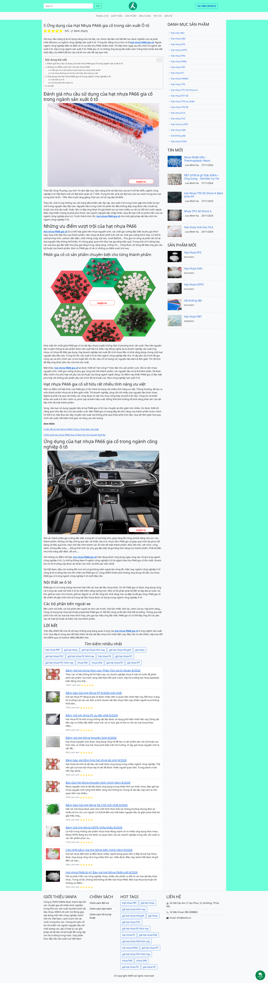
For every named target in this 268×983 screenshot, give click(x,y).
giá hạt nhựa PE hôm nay (81, 656)
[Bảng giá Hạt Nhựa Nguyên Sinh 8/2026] (53, 741)
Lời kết (50, 86)
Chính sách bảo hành (101, 908)
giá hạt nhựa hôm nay (93, 649)
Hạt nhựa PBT (52, 649)
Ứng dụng (145, 15)
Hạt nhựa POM (179, 141)
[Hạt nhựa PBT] (175, 320)
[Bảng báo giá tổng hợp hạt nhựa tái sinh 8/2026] (53, 763)
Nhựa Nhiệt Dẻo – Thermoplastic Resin (197, 158)
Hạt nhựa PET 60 (179, 95)
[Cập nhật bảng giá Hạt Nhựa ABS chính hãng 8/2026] (53, 853)
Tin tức (157, 15)
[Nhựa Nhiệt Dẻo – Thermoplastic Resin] (175, 161)
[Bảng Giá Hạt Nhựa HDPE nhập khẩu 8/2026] (53, 831)
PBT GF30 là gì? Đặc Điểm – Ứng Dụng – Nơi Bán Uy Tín (201, 176)
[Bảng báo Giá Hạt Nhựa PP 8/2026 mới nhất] (53, 696)
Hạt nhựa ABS (178, 38)
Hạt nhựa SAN (178, 130)
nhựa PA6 (82, 662)
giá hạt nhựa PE (114, 662)
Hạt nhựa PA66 (178, 61)
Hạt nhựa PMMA (179, 78)
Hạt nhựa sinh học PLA (198, 227)
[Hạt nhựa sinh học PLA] (175, 231)
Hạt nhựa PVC (178, 118)
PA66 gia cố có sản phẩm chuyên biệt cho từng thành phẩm (76, 70)
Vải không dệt (178, 135)
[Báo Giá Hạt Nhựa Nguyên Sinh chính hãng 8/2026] (53, 786)
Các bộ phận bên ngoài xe (62, 82)
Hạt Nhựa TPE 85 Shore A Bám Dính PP (203, 194)
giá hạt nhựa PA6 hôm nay (136, 941)
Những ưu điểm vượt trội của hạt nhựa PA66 (68, 67)
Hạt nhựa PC (177, 72)
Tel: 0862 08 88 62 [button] (206, 6)
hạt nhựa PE (104, 656)
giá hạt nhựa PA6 (148, 934)
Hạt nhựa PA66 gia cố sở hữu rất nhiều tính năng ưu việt (74, 73)
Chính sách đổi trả (99, 903)
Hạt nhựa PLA (178, 112)
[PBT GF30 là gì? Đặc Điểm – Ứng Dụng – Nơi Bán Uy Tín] (175, 179)
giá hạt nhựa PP (123, 656)
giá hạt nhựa (70, 649)
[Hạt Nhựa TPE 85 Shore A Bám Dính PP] (175, 197)
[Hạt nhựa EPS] (175, 256)
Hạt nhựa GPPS (179, 50)
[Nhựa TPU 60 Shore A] (175, 215)
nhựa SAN (97, 662)
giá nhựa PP (133, 662)
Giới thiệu (117, 15)
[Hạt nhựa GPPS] (175, 288)
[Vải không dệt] (175, 304)
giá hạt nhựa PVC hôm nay (59, 662)
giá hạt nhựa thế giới (120, 649)
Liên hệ (168, 15)
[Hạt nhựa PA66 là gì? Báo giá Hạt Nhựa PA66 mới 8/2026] (53, 876)
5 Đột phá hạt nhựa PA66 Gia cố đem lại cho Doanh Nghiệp (75, 434)
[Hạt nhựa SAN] (175, 272)
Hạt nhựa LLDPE (179, 124)
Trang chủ (102, 15)
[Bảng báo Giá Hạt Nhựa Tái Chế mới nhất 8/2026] (53, 808)
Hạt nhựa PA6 (178, 55)
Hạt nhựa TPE (178, 84)
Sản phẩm (131, 15)
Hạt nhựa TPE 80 (179, 107)
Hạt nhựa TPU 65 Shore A (184, 90)
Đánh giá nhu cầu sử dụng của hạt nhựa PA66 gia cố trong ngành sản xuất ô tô (85, 63)
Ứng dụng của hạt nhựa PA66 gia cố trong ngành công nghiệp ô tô (79, 76)
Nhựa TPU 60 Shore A (198, 211)
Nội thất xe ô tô (57, 79)
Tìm (98, 6)
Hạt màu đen (178, 32)
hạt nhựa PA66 (129, 947)
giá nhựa (139, 649)
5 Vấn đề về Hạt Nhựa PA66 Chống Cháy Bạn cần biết (71, 429)
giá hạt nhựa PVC (54, 656)
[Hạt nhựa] (133, 6)
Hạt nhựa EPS (178, 44)
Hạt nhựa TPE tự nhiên (183, 101)
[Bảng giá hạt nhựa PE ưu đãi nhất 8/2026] (53, 719)
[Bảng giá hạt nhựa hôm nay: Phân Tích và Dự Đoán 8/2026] (53, 674)
